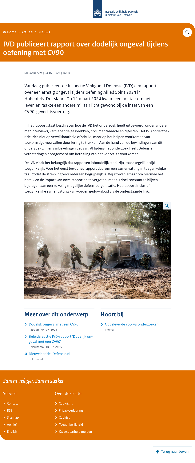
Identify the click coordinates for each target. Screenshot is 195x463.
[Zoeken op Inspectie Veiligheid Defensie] (187, 32)
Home (12, 32)
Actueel (27, 32)
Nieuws (44, 32)
